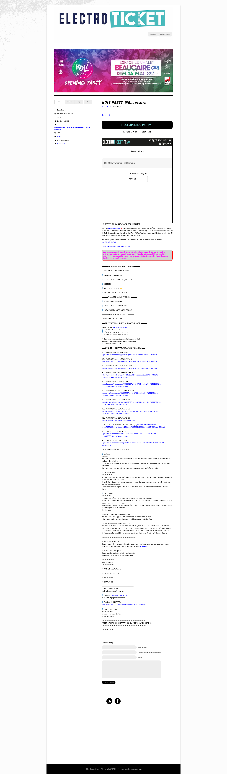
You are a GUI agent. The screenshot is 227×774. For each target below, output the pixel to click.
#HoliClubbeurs (114, 228)
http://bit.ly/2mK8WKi (109, 242)
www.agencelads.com (119, 595)
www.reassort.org (136, 769)
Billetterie (165, 34)
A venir (59, 136)
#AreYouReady (107, 246)
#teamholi (116, 246)
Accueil (153, 34)
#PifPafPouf (143, 546)
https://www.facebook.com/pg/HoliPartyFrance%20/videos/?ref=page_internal (129, 355)
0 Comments (61, 144)
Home (103, 107)
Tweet (106, 115)
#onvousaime (125, 246)
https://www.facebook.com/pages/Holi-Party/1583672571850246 (125, 604)
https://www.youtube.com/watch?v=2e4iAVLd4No (119, 420)
